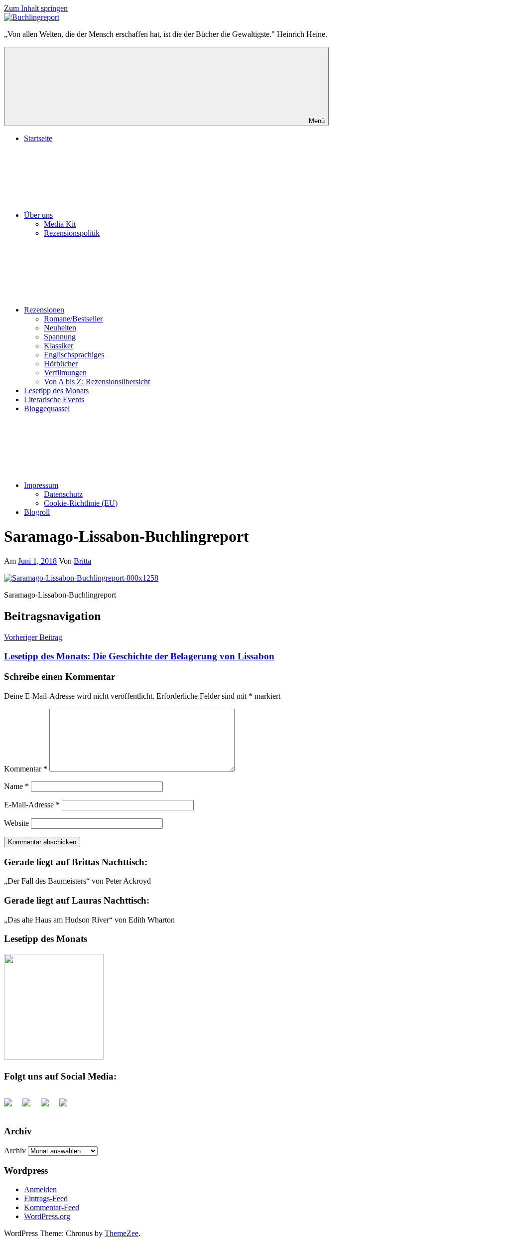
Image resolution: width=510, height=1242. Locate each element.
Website (16, 823)
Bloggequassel (47, 408)
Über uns (38, 215)
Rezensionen (44, 310)
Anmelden (40, 1189)
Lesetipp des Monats (56, 390)
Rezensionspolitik (72, 233)
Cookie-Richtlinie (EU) (81, 503)
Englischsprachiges (74, 354)
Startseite (38, 138)
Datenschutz (63, 494)
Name (16, 786)
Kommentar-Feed (51, 1207)
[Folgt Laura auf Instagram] (67, 1106)
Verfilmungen (65, 372)
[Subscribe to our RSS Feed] (49, 1106)
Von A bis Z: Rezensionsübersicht (97, 381)
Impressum (41, 485)
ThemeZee (121, 1233)
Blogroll (37, 512)
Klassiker (58, 345)
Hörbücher (61, 363)
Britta (82, 561)
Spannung (60, 336)
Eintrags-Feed (46, 1198)
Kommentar (25, 769)
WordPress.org (47, 1216)
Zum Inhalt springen (36, 8)
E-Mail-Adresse (32, 804)
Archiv (15, 1150)
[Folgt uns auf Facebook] (12, 1106)
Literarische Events (54, 399)
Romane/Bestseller (73, 318)
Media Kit (60, 224)
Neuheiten (60, 327)
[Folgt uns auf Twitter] (30, 1106)
